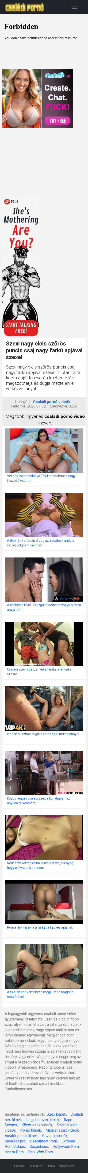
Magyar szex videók (62, 1130)
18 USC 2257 (37, 1166)
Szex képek (56, 1114)
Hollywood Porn (66, 1146)
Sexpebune (39, 1146)
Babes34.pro (15, 1141)
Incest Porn (14, 1152)
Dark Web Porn (40, 1152)
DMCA (51, 1166)
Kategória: (23, 402)
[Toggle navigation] (74, 7)
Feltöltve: (18, 406)
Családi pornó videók (51, 402)
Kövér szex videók (37, 1125)
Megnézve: (59, 406)
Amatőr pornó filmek (21, 1136)
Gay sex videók (54, 1136)
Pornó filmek (30, 1130)
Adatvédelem (66, 1166)
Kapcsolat (19, 1166)
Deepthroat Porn (43, 1141)
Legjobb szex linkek (42, 1120)
